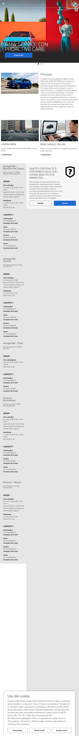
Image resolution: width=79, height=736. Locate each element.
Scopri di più (6, 155)
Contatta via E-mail (10, 223)
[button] (3, 3)
